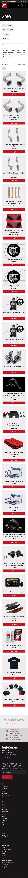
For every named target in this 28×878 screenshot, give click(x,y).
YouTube (5, 788)
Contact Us (4, 804)
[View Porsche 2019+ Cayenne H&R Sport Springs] (14, 472)
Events (3, 847)
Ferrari (3, 824)
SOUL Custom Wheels (6, 838)
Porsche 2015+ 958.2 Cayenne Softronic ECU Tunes (14, 313)
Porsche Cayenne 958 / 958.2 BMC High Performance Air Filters (14, 231)
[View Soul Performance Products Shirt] (14, 663)
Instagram (6, 784)
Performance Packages (8, 55)
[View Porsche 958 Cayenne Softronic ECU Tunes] (14, 330)
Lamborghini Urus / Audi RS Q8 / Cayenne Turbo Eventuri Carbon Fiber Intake (14, 425)
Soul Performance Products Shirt (14, 672)
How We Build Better (6, 796)
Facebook (6, 786)
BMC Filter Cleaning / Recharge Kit (14, 645)
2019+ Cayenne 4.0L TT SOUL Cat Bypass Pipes (14, 89)
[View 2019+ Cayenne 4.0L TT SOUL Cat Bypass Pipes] (14, 80)
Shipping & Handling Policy (7, 863)
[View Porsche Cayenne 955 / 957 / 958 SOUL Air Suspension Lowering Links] (14, 192)
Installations (4, 800)
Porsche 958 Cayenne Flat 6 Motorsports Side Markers (14, 617)
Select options (14, 152)
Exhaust (23, 50)
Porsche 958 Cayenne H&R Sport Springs (14, 508)
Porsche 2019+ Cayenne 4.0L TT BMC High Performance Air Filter (14, 453)
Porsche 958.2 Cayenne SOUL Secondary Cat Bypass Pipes (14, 174)
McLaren (3, 822)
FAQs (3, 798)
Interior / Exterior (21, 52)
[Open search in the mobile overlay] (18, 5)
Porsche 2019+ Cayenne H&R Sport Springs (14, 481)
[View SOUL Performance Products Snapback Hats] (14, 690)
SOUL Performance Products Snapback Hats (14, 699)
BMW (3, 829)
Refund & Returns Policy (7, 860)
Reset (4, 68)
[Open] (25, 5)
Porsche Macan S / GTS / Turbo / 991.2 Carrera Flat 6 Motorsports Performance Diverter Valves (14, 564)
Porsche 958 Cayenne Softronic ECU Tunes (14, 340)
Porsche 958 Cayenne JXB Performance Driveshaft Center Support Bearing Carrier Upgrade (14, 535)
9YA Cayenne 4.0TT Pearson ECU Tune (14, 259)
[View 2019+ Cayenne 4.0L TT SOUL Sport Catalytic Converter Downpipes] (14, 106)
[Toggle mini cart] (22, 5)
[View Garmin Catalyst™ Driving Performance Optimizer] (14, 583)
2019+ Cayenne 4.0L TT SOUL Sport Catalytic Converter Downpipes (14, 116)
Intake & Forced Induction (9, 52)
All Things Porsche (6, 845)
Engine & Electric (15, 50)
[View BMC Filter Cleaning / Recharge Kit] (14, 636)
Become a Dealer (5, 811)
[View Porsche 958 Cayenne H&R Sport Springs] (14, 499)
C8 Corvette (4, 818)
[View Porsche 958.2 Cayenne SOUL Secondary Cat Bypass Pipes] (14, 164)
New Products (4, 851)
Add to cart (14, 94)
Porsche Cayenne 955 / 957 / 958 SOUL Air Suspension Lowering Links (14, 202)
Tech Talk (4, 853)
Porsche (6, 9)
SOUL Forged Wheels (6, 836)
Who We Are (4, 793)
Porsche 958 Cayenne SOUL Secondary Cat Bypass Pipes (14, 145)
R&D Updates (4, 855)
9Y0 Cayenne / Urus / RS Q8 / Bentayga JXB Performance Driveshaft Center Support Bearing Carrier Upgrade (14, 395)
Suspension (5, 57)
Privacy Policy (5, 867)
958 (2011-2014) (7, 25)
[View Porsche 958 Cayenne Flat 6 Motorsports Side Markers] (14, 607)
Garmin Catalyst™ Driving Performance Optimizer (14, 592)
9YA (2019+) (6, 34)
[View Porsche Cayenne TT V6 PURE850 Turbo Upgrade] (14, 357)
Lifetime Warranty (6, 802)
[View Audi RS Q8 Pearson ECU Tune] (14, 277)
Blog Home (4, 843)
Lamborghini (4, 820)
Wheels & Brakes (14, 57)
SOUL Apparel (4, 834)
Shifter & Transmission (21, 55)
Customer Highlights (6, 849)
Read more (14, 595)
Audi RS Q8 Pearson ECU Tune (14, 286)
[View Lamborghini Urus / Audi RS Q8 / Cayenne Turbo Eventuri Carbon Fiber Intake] (14, 415)
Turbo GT (5, 38)
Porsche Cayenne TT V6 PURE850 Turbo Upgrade (14, 367)
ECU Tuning (5, 50)
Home (2, 9)
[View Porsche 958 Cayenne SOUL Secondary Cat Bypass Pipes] (14, 135)
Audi (2, 827)
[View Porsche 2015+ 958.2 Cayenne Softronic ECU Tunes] (14, 303)
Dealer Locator (5, 809)
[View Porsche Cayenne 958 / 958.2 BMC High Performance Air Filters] (14, 221)
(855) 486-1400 (13, 1)
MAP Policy (4, 869)
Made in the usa (14, 738)
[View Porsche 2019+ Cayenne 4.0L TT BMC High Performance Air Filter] (14, 443)
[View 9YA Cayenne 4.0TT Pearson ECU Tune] (14, 250)
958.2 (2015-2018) (8, 30)
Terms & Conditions (6, 865)
